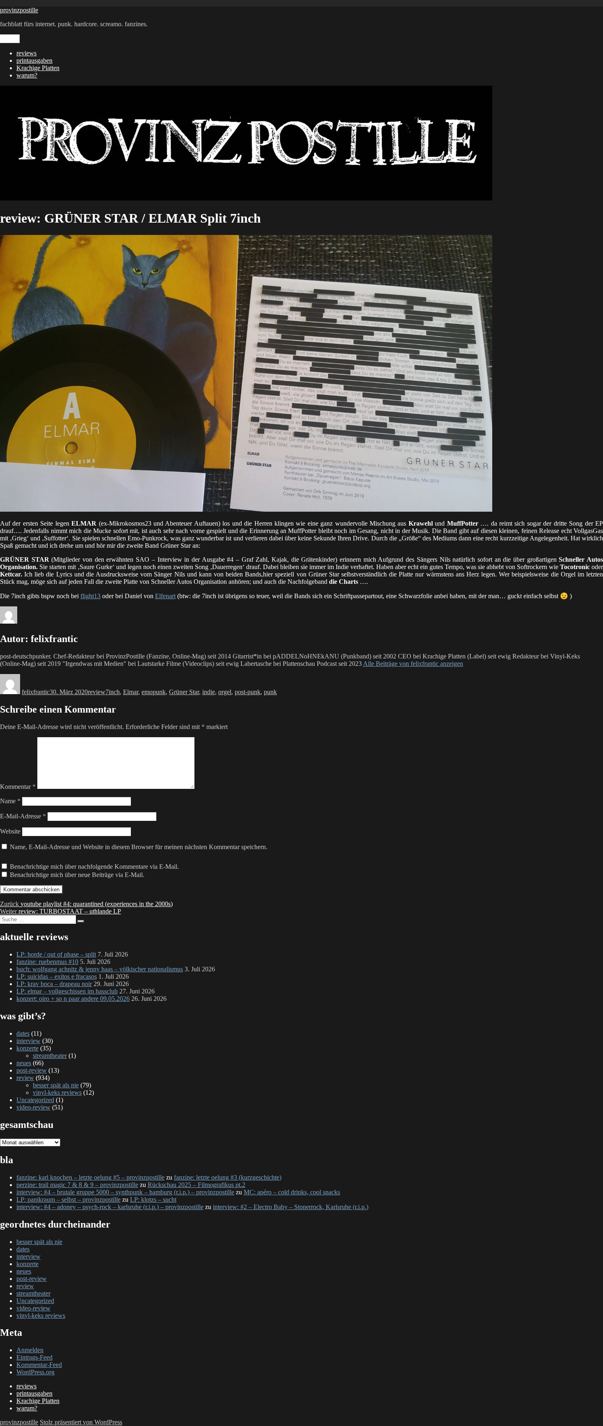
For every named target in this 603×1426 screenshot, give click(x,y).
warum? (26, 75)
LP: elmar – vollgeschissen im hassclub (67, 991)
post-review (31, 1070)
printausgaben (34, 60)
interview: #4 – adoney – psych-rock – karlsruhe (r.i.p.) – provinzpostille (109, 1206)
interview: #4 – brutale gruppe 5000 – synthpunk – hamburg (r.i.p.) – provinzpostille (125, 1192)
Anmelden (29, 1349)
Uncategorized (35, 1099)
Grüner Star (184, 691)
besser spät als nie (56, 1085)
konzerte (27, 1048)
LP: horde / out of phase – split (56, 954)
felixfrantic (36, 691)
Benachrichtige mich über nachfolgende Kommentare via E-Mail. (94, 866)
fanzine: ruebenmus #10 (47, 961)
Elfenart (165, 595)
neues (23, 1062)
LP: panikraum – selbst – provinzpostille (68, 1199)
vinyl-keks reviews (57, 1092)
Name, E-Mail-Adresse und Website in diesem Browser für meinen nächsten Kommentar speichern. (138, 846)
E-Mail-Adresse (23, 816)
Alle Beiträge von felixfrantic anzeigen (413, 663)
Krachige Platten (37, 67)
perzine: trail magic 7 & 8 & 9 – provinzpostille (77, 1184)
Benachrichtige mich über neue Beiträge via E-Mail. (77, 874)
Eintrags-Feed (34, 1357)
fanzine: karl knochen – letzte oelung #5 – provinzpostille (90, 1177)
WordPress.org (35, 1372)
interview (28, 1040)
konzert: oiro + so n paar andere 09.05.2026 (73, 998)
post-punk (247, 691)
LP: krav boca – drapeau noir (54, 983)
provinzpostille (19, 10)
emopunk (154, 691)
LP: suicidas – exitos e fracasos (56, 976)
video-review (33, 1107)
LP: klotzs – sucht (153, 1199)
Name (10, 800)
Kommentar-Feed (39, 1364)
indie (208, 691)
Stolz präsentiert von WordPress (81, 1422)
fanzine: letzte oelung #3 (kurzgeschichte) (227, 1177)
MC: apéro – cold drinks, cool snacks (292, 1192)
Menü (9, 39)
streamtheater (50, 1055)
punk (270, 691)
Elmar (130, 691)
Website (10, 831)
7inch (112, 691)
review (96, 691)
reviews (26, 53)
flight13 (90, 595)
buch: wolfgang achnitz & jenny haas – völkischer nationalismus (99, 969)
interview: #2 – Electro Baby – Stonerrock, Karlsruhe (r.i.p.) (290, 1206)
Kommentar (18, 786)
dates (23, 1033)
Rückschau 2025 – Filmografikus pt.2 (196, 1184)
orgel (224, 691)
